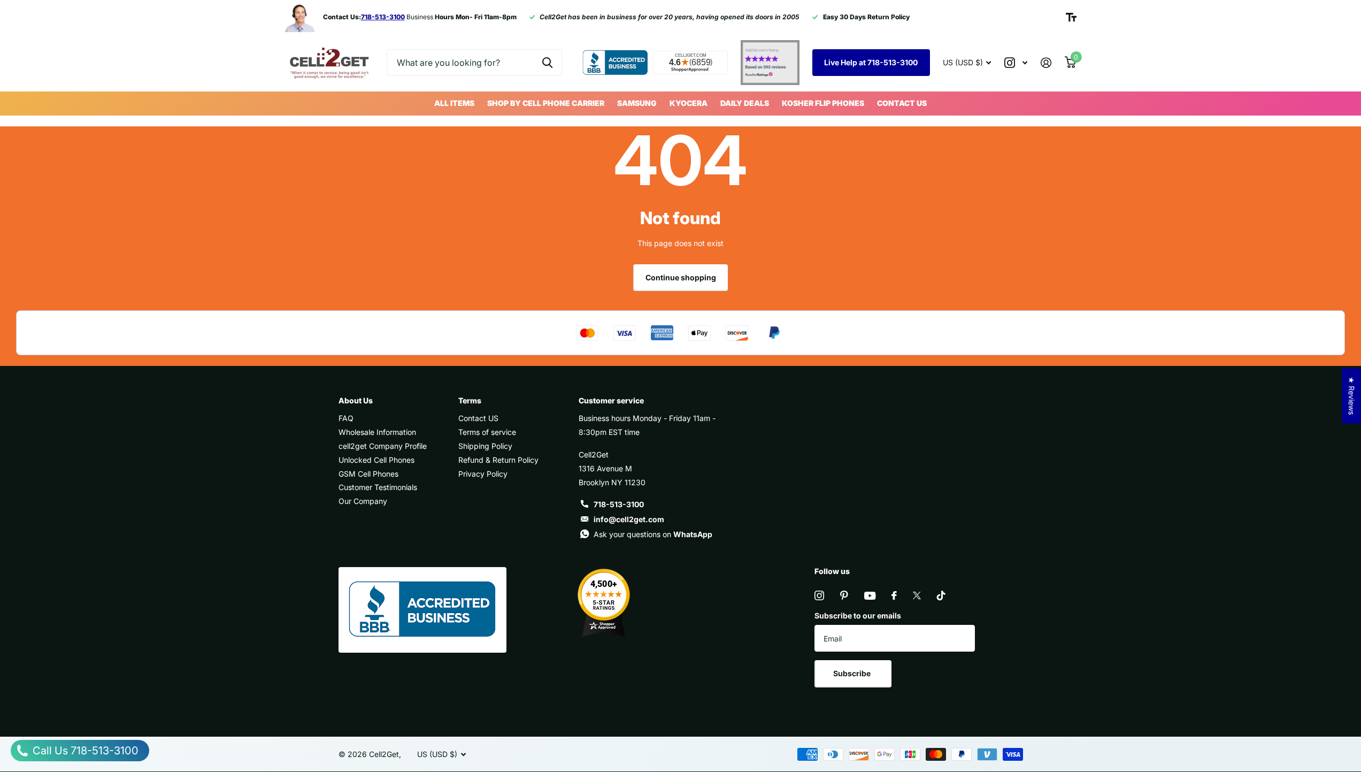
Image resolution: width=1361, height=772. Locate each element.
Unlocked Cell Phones (376, 459)
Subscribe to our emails (857, 615)
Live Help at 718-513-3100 (871, 62)
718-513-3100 (619, 504)
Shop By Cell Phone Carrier (545, 103)
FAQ (346, 418)
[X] (917, 595)
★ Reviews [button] (1351, 396)
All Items (454, 103)
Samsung (637, 103)
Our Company (363, 501)
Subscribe (852, 673)
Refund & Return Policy (498, 459)
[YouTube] (869, 596)
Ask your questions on (653, 534)
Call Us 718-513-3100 (84, 750)
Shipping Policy (485, 445)
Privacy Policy (483, 473)
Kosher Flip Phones (823, 103)
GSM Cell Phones (368, 473)
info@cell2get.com (629, 519)
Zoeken (547, 62)
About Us (356, 400)
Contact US (902, 103)
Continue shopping (680, 277)
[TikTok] (941, 595)
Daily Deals (744, 103)
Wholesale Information (377, 432)
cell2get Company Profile (383, 445)
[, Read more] (1016, 63)
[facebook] (894, 595)
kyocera (689, 103)
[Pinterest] (844, 595)
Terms (469, 400)
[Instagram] (819, 595)
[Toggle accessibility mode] (1071, 17)
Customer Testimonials (378, 487)
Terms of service (487, 432)
